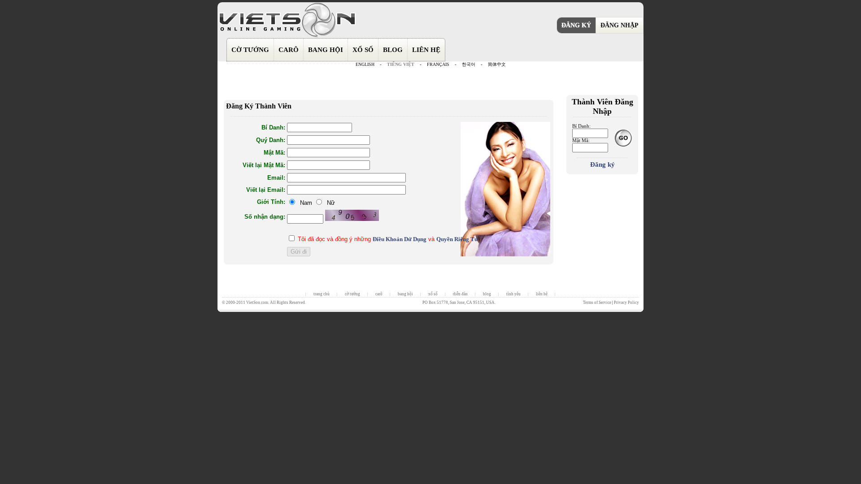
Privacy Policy (626, 302)
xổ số (433, 294)
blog (487, 294)
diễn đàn (460, 294)
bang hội (405, 294)
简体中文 (497, 64)
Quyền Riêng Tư (457, 239)
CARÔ (288, 49)
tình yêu (513, 294)
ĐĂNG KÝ (576, 25)
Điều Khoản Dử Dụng (399, 239)
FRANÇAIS (438, 64)
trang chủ (321, 294)
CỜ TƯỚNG (250, 49)
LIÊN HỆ (426, 49)
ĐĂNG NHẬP (619, 25)
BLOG (393, 49)
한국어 (468, 64)
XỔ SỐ (363, 49)
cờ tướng (352, 294)
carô (379, 294)
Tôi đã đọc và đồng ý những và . (389, 239)
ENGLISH (365, 64)
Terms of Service (597, 302)
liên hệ (542, 294)
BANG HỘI (325, 49)
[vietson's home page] (287, 36)
